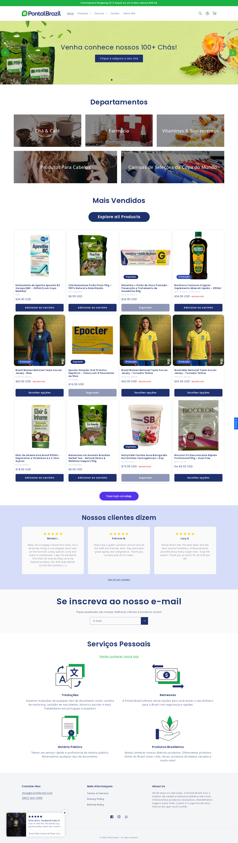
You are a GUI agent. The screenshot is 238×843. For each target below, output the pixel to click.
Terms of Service (97, 793)
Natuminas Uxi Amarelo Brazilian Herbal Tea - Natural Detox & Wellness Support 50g (89, 458)
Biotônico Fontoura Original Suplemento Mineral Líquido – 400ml (197, 287)
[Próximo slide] (232, 52)
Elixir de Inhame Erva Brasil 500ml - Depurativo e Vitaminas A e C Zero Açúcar (38, 458)
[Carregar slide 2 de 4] (116, 79)
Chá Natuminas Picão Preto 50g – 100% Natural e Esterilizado (90, 287)
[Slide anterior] (5, 52)
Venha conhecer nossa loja (119, 656)
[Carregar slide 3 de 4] (121, 79)
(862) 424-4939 (32, 798)
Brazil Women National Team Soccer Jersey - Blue (39, 372)
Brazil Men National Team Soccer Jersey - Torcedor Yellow (195, 372)
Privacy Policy (95, 799)
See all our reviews (119, 579)
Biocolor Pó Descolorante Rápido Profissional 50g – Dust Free (195, 457)
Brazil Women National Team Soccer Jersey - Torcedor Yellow (144, 372)
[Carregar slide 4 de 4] (126, 79)
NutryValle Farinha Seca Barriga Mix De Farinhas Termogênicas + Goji (144, 457)
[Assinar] (144, 621)
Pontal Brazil (114, 837)
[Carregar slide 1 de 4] (111, 79)
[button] (84, 13)
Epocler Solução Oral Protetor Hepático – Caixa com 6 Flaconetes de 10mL (91, 373)
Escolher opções (40, 392)
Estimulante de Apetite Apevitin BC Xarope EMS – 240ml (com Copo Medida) (38, 288)
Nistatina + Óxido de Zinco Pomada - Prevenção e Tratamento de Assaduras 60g (145, 288)
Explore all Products (119, 216)
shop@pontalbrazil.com (37, 793)
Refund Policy (95, 804)
